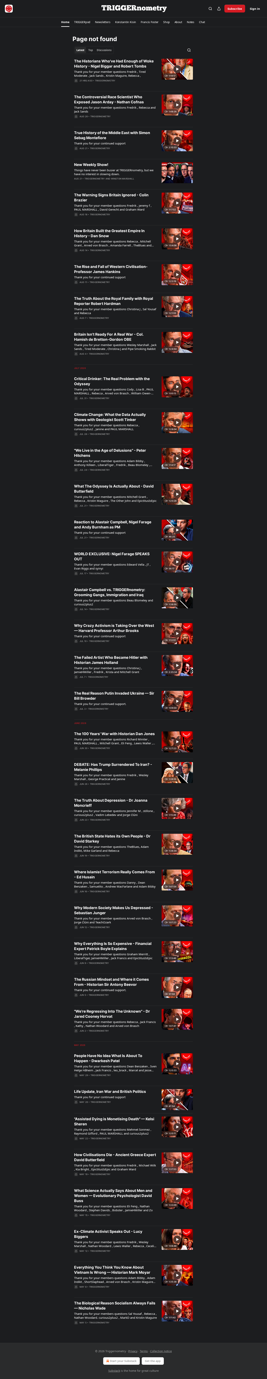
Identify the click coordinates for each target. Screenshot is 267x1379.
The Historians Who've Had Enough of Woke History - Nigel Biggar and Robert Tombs (114, 63)
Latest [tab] (80, 50)
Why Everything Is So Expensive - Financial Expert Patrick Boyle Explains (112, 946)
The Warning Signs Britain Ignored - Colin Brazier (111, 197)
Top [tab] (90, 50)
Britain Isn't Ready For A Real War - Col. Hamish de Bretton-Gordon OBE (108, 337)
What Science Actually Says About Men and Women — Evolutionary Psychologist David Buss (113, 1195)
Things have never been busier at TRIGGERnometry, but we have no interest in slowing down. (113, 172)
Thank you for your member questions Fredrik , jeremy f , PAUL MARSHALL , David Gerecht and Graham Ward (112, 207)
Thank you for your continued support (99, 143)
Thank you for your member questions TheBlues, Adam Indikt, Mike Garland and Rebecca (111, 849)
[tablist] (94, 50)
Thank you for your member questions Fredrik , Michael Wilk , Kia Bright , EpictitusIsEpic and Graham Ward (115, 1167)
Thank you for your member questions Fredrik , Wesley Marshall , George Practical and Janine (111, 777)
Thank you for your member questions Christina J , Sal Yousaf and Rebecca (115, 311)
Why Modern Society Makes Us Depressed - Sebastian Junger (113, 910)
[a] (177, 69)
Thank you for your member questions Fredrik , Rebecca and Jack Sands (115, 109)
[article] (133, 73)
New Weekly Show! (91, 164)
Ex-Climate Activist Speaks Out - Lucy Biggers (108, 1234)
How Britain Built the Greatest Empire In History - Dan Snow (109, 233)
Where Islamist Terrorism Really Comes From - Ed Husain (114, 874)
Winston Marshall (122, 178)
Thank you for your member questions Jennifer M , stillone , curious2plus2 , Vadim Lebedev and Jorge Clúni (114, 813)
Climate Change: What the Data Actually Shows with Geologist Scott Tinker (110, 417)
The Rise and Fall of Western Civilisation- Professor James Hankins (111, 269)
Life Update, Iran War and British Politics (110, 1091)
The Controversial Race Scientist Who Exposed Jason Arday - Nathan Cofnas (109, 99)
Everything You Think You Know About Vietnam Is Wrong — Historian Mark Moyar (112, 1270)
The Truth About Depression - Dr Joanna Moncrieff (110, 803)
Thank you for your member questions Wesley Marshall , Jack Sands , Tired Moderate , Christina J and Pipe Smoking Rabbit (115, 347)
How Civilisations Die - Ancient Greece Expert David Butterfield (115, 1157)
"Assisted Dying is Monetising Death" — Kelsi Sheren (114, 1121)
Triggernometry (105, 80)
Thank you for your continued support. (100, 704)
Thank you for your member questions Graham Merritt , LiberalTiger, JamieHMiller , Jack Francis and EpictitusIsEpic (113, 956)
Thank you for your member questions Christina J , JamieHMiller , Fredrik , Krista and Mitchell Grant (108, 670)
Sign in (255, 9)
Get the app (153, 1361)
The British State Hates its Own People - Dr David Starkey (112, 839)
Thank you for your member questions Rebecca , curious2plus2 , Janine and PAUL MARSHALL (106, 427)
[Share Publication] (219, 9)
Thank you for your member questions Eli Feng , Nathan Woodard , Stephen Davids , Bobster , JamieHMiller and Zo (113, 1208)
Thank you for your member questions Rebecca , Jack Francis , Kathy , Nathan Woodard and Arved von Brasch (115, 1024)
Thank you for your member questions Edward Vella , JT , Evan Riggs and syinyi (112, 566)
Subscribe (235, 9)
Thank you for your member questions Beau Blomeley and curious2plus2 (113, 602)
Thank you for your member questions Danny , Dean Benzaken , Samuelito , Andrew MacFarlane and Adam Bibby (115, 884)
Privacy (132, 1351)
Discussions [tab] (104, 50)
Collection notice (161, 1351)
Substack (114, 1371)
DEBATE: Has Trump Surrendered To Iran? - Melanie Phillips (113, 767)
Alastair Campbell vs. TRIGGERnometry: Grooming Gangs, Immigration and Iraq (109, 592)
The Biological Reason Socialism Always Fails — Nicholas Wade (114, 1306)
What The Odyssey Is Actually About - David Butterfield (114, 489)
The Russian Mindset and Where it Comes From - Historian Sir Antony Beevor (111, 982)
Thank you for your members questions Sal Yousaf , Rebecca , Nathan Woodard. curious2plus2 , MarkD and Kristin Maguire (115, 1316)
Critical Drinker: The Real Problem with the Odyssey (112, 381)
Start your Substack (123, 1361)
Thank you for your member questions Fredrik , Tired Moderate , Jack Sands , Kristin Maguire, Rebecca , (110, 74)
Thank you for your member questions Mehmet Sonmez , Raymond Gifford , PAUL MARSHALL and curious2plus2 (112, 1131)
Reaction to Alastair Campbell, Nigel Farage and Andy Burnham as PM (112, 524)
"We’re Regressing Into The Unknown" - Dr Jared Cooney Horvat (112, 1014)
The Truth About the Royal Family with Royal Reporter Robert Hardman (113, 301)
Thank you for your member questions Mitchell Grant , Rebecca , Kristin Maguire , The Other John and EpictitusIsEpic (115, 499)
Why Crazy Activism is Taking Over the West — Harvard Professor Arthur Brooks (114, 628)
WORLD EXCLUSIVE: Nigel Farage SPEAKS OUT (112, 556)
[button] (65, 22)
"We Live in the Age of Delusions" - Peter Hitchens (110, 453)
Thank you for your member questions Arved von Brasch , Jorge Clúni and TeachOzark (113, 920)
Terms (144, 1351)
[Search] (210, 9)
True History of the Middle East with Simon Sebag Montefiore (112, 135)
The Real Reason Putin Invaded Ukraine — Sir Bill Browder (114, 696)
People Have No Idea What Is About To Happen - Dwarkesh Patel (108, 1058)
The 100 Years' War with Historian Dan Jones (114, 734)
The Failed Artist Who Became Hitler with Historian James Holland (111, 660)
